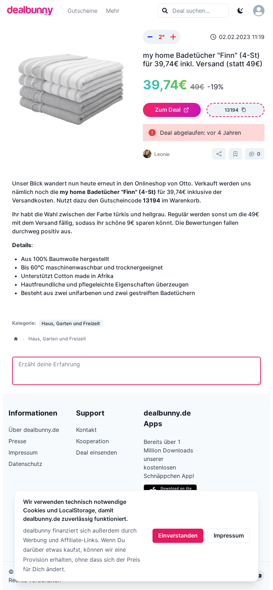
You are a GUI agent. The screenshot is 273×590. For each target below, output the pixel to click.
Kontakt (86, 429)
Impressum (229, 535)
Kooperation (92, 441)
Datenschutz (25, 463)
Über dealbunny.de (34, 429)
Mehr (112, 10)
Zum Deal (168, 109)
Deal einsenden (96, 452)
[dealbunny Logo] (32, 11)
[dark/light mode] (240, 11)
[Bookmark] (235, 154)
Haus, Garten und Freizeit (57, 338)
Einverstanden (178, 535)
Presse (17, 441)
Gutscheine (82, 10)
